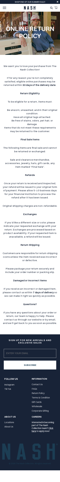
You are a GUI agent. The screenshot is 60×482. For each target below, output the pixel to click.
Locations (9, 422)
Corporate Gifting (40, 410)
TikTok (7, 389)
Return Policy (38, 393)
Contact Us (37, 384)
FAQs (34, 388)
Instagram (9, 384)
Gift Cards (37, 402)
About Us (8, 426)
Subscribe (30, 365)
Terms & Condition (41, 397)
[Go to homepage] (30, 8)
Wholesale (37, 406)
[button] (4, 7)
